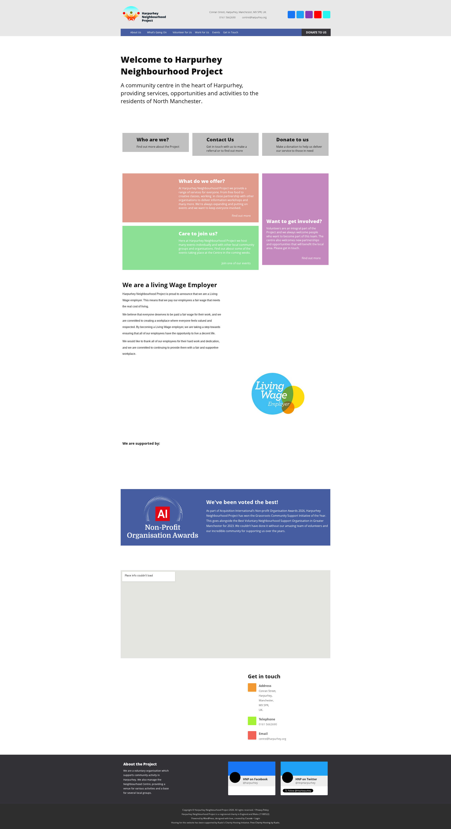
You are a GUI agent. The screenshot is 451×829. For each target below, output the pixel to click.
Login (257, 818)
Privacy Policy (262, 809)
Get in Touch (230, 32)
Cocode (249, 818)
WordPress (208, 818)
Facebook (291, 14)
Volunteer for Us (182, 32)
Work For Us (202, 32)
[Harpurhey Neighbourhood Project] (143, 15)
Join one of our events (236, 263)
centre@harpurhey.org (272, 738)
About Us (135, 32)
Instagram (309, 14)
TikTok (326, 14)
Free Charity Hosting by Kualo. (265, 822)
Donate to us (316, 32)
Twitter (300, 14)
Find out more (241, 216)
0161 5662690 (268, 724)
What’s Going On (157, 32)
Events (216, 32)
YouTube (318, 14)
